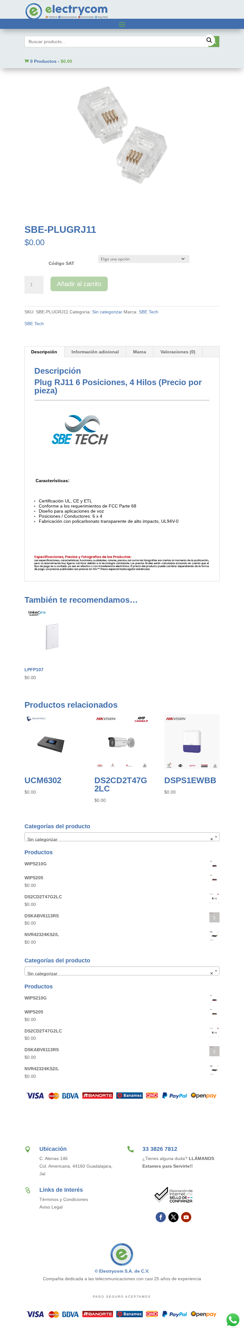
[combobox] (122, 836)
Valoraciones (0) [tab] (177, 351)
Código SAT (61, 263)
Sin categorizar (107, 311)
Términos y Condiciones (63, 1199)
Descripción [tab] (44, 351)
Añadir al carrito (79, 283)
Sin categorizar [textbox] (120, 839)
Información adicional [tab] (95, 351)
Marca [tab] (139, 351)
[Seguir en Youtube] (186, 1217)
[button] (209, 40)
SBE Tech (148, 311)
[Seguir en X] (173, 1217)
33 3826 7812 (159, 1149)
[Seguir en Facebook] (161, 1217)
